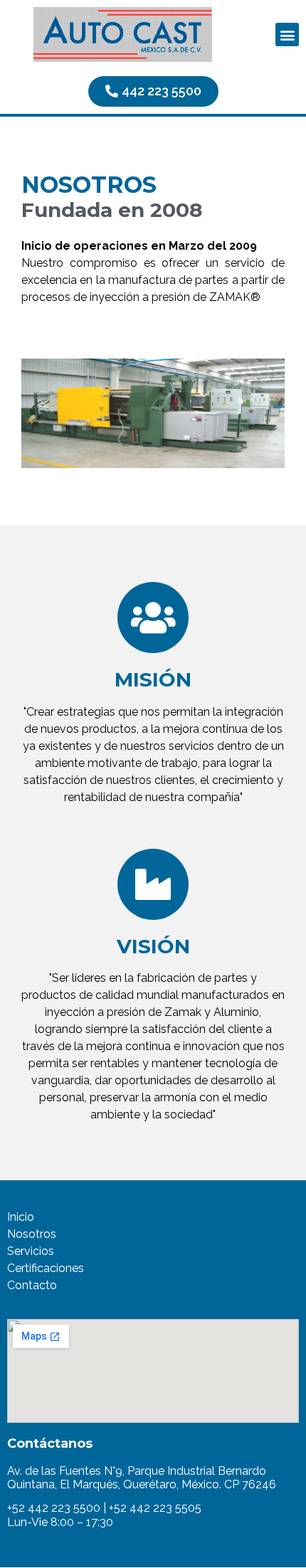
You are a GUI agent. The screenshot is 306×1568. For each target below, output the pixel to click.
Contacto (32, 1285)
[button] (287, 34)
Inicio (20, 1217)
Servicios (30, 1251)
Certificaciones (45, 1268)
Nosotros (31, 1234)
